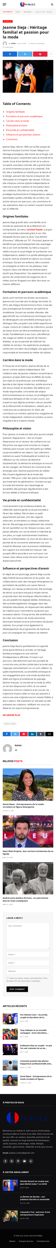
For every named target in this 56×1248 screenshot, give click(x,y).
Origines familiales (15, 111)
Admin (13, 43)
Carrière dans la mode (17, 120)
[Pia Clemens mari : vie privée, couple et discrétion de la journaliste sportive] (10, 1018)
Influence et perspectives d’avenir (23, 134)
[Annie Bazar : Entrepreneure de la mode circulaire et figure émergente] (28, 784)
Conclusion (12, 139)
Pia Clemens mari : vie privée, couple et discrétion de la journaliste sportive (34, 1017)
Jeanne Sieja (9, 724)
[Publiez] (28, 4)
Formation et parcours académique (24, 116)
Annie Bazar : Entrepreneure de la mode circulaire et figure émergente (23, 805)
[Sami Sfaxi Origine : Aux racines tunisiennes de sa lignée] (28, 831)
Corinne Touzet (35, 229)
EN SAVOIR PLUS (11, 715)
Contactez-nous (43, 1241)
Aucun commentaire (38, 43)
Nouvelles (8, 21)
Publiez (39, 1235)
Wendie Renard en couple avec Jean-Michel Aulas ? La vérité (34, 1182)
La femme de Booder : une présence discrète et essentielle (34, 1198)
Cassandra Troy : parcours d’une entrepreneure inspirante (35, 1213)
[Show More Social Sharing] (50, 54)
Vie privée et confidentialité (20, 130)
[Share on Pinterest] (40, 54)
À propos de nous (26, 1241)
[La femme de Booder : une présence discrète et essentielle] (10, 1200)
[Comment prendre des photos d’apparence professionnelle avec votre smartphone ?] (10, 1065)
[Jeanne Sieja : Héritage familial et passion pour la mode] (28, 76)
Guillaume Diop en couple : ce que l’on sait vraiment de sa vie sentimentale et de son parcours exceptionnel (36, 1049)
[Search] (51, 4)
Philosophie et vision (16, 125)
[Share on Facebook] (10, 54)
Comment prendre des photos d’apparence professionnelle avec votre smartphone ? (35, 1064)
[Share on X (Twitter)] (25, 54)
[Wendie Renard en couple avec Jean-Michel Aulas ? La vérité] (10, 1185)
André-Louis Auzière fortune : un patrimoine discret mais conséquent (25, 899)
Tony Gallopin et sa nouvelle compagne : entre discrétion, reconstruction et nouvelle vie (34, 1033)
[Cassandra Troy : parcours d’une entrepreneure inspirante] (10, 1216)
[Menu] (4, 4)
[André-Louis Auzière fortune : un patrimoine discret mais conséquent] (28, 878)
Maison (12, 1241)
